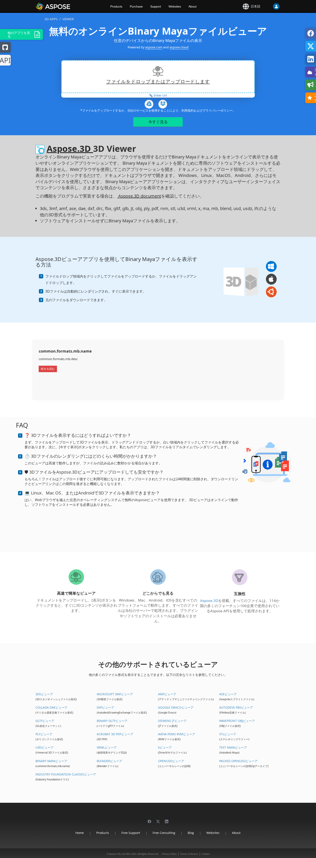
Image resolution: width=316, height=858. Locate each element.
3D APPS (50, 19)
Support (155, 6)
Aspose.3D (70, 148)
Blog (191, 833)
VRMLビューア (107, 747)
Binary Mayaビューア (51, 761)
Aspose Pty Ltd (117, 854)
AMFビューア (167, 694)
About (192, 6)
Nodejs (5, 60)
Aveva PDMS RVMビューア (176, 734)
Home (79, 833)
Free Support (130, 833)
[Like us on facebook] (149, 819)
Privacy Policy (169, 854)
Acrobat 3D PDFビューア (115, 734)
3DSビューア (44, 694)
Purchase (136, 6)
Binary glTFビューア (112, 721)
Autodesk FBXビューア (236, 707)
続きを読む (48, 369)
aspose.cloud (179, 47)
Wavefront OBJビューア (237, 721)
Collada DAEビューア (51, 707)
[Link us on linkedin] (166, 819)
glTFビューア (44, 721)
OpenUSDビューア (171, 761)
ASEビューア (228, 694)
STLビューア (227, 734)
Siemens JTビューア (172, 721)
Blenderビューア (109, 761)
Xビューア (165, 747)
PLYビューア (43, 734)
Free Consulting (164, 833)
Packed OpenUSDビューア (238, 761)
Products (116, 6)
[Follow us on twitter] (158, 819)
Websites (175, 6)
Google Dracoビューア (175, 707)
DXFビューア (105, 707)
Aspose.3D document (139, 196)
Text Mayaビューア (233, 747)
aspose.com (153, 47)
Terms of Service (189, 854)
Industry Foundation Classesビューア (65, 774)
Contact (205, 854)
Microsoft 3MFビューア (115, 694)
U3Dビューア (44, 747)
